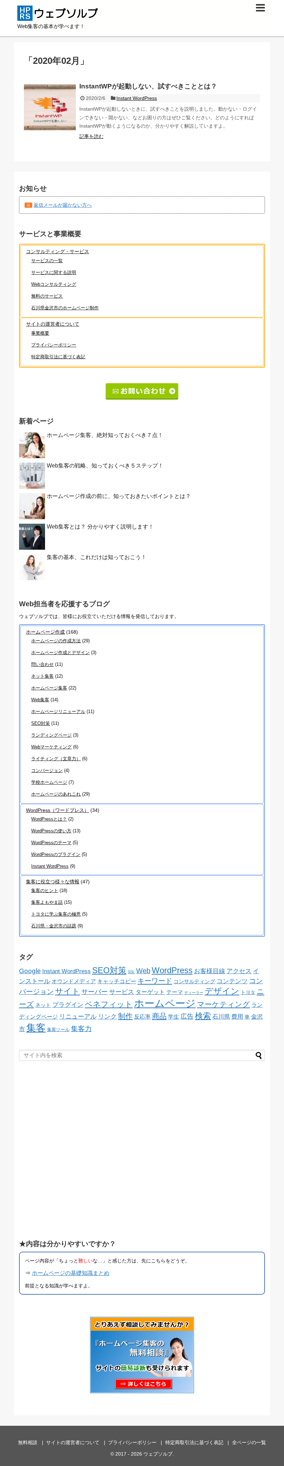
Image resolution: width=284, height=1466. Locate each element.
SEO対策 (40, 723)
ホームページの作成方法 (56, 640)
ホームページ (165, 1003)
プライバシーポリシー (53, 345)
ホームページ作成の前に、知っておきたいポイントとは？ (119, 496)
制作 (125, 1016)
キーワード (154, 981)
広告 (187, 1016)
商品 (159, 1016)
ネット (43, 1005)
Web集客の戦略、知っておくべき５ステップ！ (105, 466)
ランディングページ (51, 735)
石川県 (221, 1016)
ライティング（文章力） (56, 758)
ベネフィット (109, 1004)
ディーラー (193, 993)
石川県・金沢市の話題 (53, 925)
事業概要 (40, 333)
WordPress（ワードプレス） (57, 810)
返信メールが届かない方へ (63, 205)
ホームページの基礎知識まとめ (70, 1273)
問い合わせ (42, 664)
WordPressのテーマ (51, 842)
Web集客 (40, 699)
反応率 (142, 1016)
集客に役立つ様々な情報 (52, 881)
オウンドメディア (74, 981)
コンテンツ (232, 981)
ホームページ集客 (49, 688)
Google (30, 971)
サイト (67, 991)
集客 (36, 1027)
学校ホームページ (49, 782)
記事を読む (91, 136)
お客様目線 (209, 971)
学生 (173, 1017)
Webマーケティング (51, 746)
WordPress (172, 970)
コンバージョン (47, 770)
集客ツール (58, 1029)
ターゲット (150, 991)
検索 (203, 1015)
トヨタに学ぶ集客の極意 (56, 914)
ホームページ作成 (45, 632)
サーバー (94, 991)
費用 (237, 1016)
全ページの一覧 (249, 1442)
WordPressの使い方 (51, 830)
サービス (121, 991)
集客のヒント (44, 890)
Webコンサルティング (53, 284)
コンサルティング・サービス (57, 251)
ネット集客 (42, 676)
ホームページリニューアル (58, 711)
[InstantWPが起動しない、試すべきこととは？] (50, 107)
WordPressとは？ (49, 819)
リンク (107, 1016)
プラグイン (67, 1004)
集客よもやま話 (47, 902)
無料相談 (27, 1442)
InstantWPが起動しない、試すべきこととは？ (148, 86)
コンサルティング (194, 981)
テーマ (174, 992)
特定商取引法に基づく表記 (58, 356)
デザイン (222, 991)
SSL (131, 972)
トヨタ (248, 992)
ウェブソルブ (157, 1454)
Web (143, 971)
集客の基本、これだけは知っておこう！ (97, 557)
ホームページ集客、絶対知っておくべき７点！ (105, 435)
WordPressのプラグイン (55, 854)
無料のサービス (47, 296)
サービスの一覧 (47, 260)
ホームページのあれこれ (56, 794)
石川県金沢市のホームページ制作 (65, 307)
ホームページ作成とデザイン (60, 652)
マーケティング (223, 1004)
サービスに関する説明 (53, 272)
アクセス (239, 971)
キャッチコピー (116, 981)
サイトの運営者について (52, 324)
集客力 (81, 1028)
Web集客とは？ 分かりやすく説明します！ (100, 527)
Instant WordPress (136, 98)
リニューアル (78, 1016)
